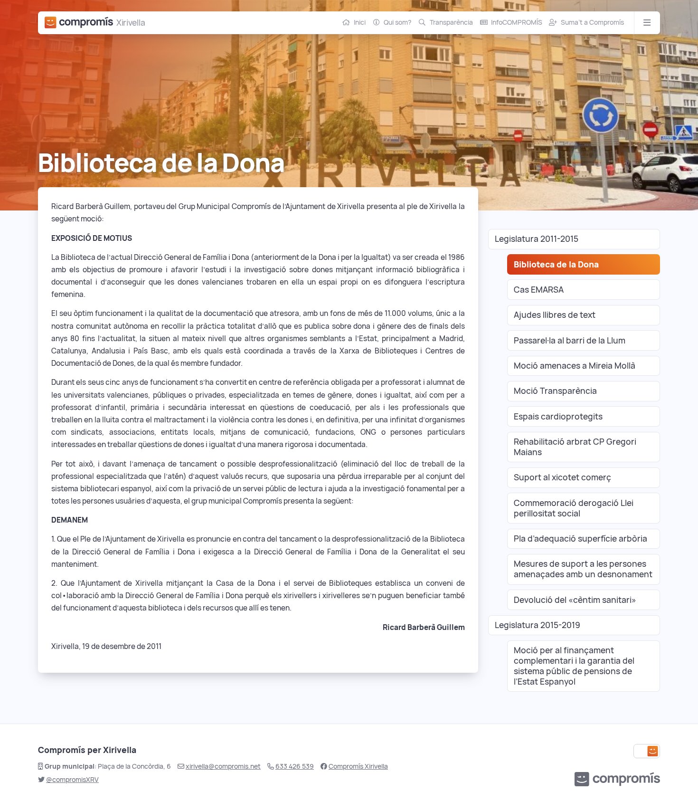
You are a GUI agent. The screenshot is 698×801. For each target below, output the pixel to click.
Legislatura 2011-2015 (536, 238)
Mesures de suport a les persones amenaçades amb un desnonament (583, 569)
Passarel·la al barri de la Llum (569, 340)
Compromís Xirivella (358, 766)
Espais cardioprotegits (558, 416)
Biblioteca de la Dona (556, 264)
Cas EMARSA (539, 289)
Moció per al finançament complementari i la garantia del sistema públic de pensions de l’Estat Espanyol (574, 666)
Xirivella (130, 22)
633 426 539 (294, 766)
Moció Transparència (555, 390)
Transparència (451, 22)
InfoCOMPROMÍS (516, 22)
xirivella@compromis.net (223, 766)
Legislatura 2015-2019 (537, 625)
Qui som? (397, 22)
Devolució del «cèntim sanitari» (575, 599)
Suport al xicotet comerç (562, 477)
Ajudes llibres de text (554, 314)
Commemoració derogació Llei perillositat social (573, 508)
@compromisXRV (72, 779)
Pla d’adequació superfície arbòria (580, 538)
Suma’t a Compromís (592, 22)
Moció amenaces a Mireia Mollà (574, 365)
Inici (360, 22)
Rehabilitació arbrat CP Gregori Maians (575, 447)
